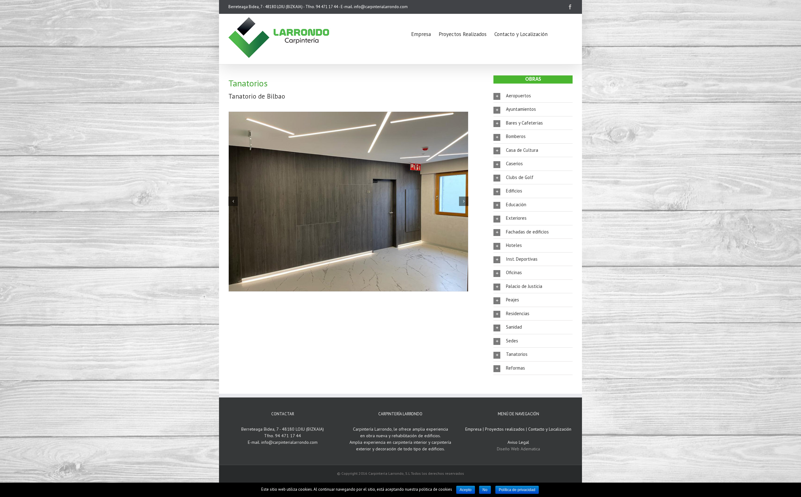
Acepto (466, 490)
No (484, 490)
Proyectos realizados (505, 429)
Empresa (473, 429)
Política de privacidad (517, 490)
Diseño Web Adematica (518, 449)
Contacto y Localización (549, 429)
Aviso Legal (518, 442)
